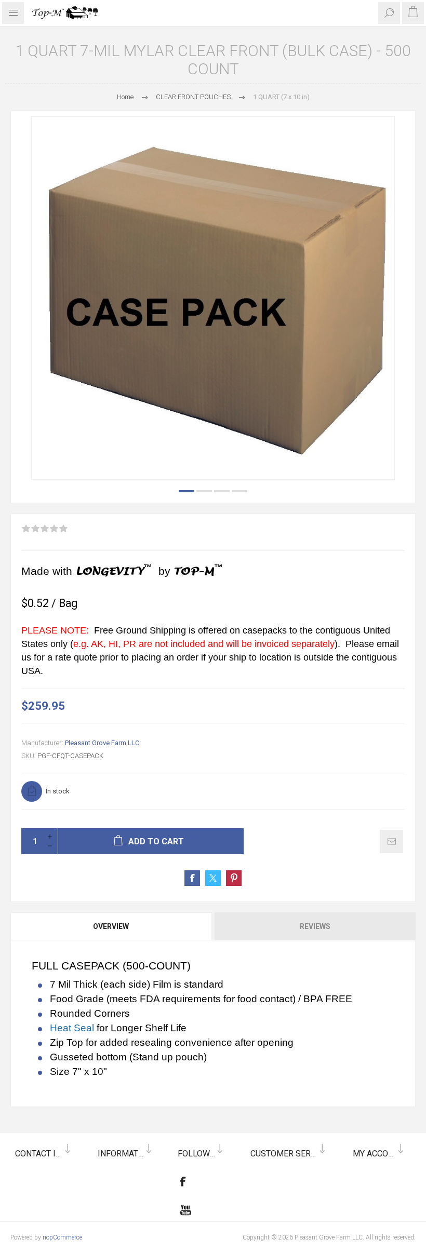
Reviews (315, 926)
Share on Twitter (213, 878)
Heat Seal (73, 1027)
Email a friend (391, 841)
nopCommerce (62, 1237)
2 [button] (204, 491)
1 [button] (186, 491)
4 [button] (239, 491)
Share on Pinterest (234, 878)
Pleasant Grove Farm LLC (102, 743)
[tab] (111, 926)
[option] (213, 298)
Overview (111, 926)
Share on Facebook (192, 878)
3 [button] (222, 491)
